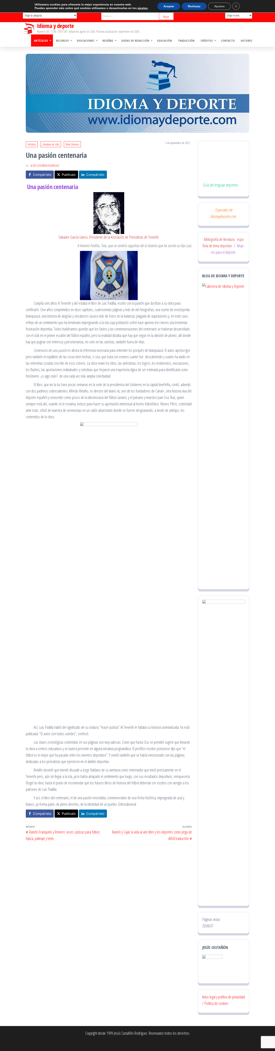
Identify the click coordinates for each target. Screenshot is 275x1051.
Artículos (41, 40)
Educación (164, 40)
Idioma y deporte (55, 26)
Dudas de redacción (135, 40)
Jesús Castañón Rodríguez (45, 166)
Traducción (186, 40)
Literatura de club (50, 144)
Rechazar (194, 6)
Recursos (62, 40)
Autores (246, 40)
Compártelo (42, 175)
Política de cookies (216, 1003)
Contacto (228, 40)
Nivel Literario (72, 144)
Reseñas (107, 40)
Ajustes (219, 6)
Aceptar (168, 6)
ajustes (143, 8)
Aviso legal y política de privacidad (223, 997)
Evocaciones (85, 40)
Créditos (207, 40)
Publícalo (69, 175)
